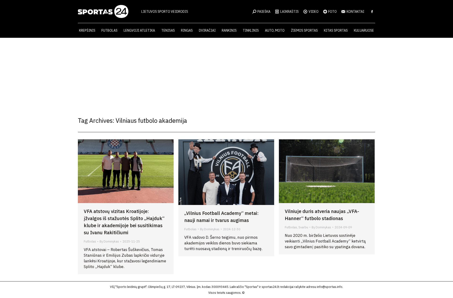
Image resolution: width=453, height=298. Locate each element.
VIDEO (314, 11)
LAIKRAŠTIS (289, 11)
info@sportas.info (329, 287)
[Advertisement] (226, 73)
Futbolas (90, 241)
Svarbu (303, 227)
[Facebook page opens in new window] (372, 12)
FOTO (332, 11)
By (109, 241)
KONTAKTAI (355, 11)
